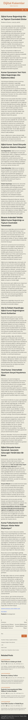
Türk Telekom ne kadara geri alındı (11, 662)
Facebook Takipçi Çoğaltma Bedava (9, 639)
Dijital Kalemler (14, 3)
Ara (2, 633)
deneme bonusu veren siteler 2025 (10, 608)
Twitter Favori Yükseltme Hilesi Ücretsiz (10, 650)
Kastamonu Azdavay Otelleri (9, 675)
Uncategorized (11, 614)
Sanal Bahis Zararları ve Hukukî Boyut (12, 704)
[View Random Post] (22, 10)
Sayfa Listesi (4, 647)
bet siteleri (4, 611)
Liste (2, 644)
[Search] (26, 10)
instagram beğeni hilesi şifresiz (8, 642)
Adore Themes (10, 718)
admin (18, 22)
